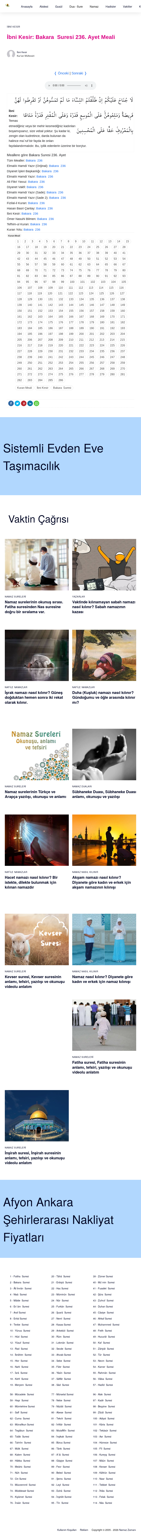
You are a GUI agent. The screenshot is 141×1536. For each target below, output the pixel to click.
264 (60, 368)
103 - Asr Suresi (102, 1436)
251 (40, 362)
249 (19, 362)
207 (40, 339)
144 (71, 304)
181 (112, 322)
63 (88, 264)
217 (30, 345)
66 (115, 264)
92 (115, 276)
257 (102, 362)
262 (40, 368)
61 (71, 264)
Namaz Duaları (82, 786)
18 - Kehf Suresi (19, 1378)
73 (62, 270)
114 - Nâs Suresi (102, 1502)
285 (50, 380)
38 (97, 252)
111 (71, 287)
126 (112, 293)
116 (121, 287)
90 (97, 276)
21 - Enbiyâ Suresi (61, 1282)
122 (70, 293)
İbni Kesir (13, 26)
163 (40, 316)
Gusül (58, 6)
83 (36, 276)
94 (18, 281)
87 (71, 276)
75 (80, 270)
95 (27, 281)
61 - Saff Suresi (18, 1412)
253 (60, 362)
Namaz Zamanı (127, 1530)
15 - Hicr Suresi (19, 1360)
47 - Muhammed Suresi (106, 1324)
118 (29, 293)
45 (45, 258)
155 (71, 310)
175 (50, 322)
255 (81, 362)
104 (113, 281)
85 (53, 276)
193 (122, 328)
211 (81, 339)
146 (91, 304)
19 (45, 247)
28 (124, 247)
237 (122, 351)
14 (118, 241)
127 (122, 293)
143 (60, 304)
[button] (26, 6)
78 (106, 270)
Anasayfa (26, 6)
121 (60, 293)
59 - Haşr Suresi (19, 1400)
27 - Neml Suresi (60, 1318)
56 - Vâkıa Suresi (102, 1378)
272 (30, 374)
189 (81, 328)
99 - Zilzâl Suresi (102, 1412)
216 (19, 345)
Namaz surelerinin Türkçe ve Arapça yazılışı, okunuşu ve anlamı (35, 794)
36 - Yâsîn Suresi (61, 1372)
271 (19, 374)
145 (81, 304)
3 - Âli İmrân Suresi (20, 1288)
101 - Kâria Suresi (103, 1424)
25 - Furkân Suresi (61, 1306)
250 (30, 362)
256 (91, 362)
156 (81, 310)
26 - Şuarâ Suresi (61, 1312)
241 (50, 357)
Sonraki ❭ (79, 73)
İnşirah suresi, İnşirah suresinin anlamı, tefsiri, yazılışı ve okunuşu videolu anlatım (35, 1157)
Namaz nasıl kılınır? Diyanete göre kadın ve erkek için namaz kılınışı (102, 979)
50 (88, 258)
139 (19, 304)
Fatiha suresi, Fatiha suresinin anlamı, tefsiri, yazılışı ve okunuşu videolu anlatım (102, 1067)
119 (39, 293)
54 (124, 258)
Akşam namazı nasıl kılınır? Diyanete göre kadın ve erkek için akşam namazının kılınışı (101, 882)
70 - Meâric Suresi (20, 1466)
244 (81, 357)
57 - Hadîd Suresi (103, 1384)
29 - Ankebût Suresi (62, 1330)
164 (50, 316)
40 (115, 252)
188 (71, 328)
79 (115, 270)
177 (71, 322)
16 (18, 247)
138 (122, 299)
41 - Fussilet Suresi (104, 1288)
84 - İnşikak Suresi (61, 1436)
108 (40, 287)
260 (19, 368)
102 (92, 281)
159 (112, 310)
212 (91, 339)
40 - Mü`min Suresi (104, 1282)
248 (122, 357)
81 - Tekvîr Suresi (61, 1418)
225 (112, 345)
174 (40, 322)
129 (30, 299)
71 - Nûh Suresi (19, 1472)
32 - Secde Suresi (61, 1348)
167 (81, 316)
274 (50, 374)
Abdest (44, 6)
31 (36, 252)
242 (60, 357)
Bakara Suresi (62, 387)
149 (122, 304)
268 (102, 368)
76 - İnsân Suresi (19, 1502)
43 (27, 258)
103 (103, 281)
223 (91, 345)
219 (50, 345)
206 (30, 339)
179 (91, 322)
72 (53, 270)
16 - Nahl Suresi (19, 1366)
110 (60, 287)
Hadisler (111, 6)
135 (91, 299)
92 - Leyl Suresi (60, 1484)
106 (19, 287)
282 (19, 380)
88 (80, 276)
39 (106, 252)
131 (50, 299)
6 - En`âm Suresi (19, 1306)
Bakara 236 (34, 160)
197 (50, 333)
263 (50, 368)
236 (112, 351)
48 (71, 258)
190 (91, 328)
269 (112, 368)
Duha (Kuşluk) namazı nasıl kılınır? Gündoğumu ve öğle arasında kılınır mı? (103, 697)
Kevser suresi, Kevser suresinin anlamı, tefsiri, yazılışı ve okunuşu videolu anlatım (35, 981)
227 (19, 351)
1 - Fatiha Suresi (19, 1276)
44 (36, 258)
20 (53, 247)
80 (124, 270)
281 (122, 374)
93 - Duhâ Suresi (60, 1490)
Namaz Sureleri (15, 596)
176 (60, 322)
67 (124, 264)
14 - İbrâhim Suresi (20, 1354)
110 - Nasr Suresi (103, 1478)
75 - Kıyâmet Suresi (21, 1496)
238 (19, 357)
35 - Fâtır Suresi (60, 1366)
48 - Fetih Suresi (102, 1330)
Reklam (84, 1530)
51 (97, 258)
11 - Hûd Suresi (19, 1336)
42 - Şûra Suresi (102, 1294)
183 (19, 328)
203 (112, 333)
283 (30, 380)
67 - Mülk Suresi (19, 1448)
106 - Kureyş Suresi (104, 1454)
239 (30, 357)
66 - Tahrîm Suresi (20, 1442)
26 (106, 247)
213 (102, 339)
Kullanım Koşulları (67, 1530)
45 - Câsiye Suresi (103, 1312)
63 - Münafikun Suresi (22, 1424)
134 (81, 299)
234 (91, 351)
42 (18, 258)
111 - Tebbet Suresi (104, 1484)
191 (102, 328)
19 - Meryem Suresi (21, 1384)
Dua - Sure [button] (76, 6)
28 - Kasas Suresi (61, 1324)
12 (101, 241)
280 (112, 374)
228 (30, 351)
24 (88, 247)
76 (88, 270)
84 (45, 276)
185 (40, 328)
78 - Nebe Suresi (60, 1400)
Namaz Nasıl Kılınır (85, 872)
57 (36, 264)
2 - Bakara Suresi (20, 1282)
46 (53, 258)
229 (40, 351)
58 (45, 264)
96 (36, 281)
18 (36, 247)
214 (112, 339)
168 (91, 316)
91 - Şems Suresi (61, 1478)
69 (27, 270)
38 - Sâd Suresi (60, 1384)
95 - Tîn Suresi (59, 1502)
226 (122, 345)
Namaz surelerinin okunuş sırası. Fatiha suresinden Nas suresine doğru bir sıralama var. (34, 606)
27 (115, 247)
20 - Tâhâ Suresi (60, 1276)
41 (124, 252)
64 (97, 264)
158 (102, 310)
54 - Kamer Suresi (103, 1366)
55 (18, 264)
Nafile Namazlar (16, 687)
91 (106, 276)
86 (62, 276)
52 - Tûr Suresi (101, 1354)
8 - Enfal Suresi (18, 1318)
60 (62, 264)
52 (106, 258)
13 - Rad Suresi (19, 1348)
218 (40, 345)
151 (30, 310)
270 (122, 368)
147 (102, 304)
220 (60, 345)
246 (102, 357)
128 (19, 299)
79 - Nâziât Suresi (61, 1406)
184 (30, 328)
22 (71, 247)
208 (50, 339)
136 (102, 299)
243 (71, 357)
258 (112, 362)
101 (82, 281)
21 (62, 247)
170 (112, 316)
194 (19, 333)
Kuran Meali (14, 236)
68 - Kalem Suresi (20, 1454)
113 (91, 287)
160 (122, 310)
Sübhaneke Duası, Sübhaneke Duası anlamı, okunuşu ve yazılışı (104, 794)
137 (112, 299)
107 (30, 287)
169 (102, 316)
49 (80, 258)
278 (91, 374)
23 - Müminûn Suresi (63, 1294)
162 (30, 316)
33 (53, 252)
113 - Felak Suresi (103, 1496)
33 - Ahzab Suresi (61, 1354)
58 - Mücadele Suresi (22, 1394)
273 (40, 374)
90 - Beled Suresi (61, 1472)
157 (91, 310)
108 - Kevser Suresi (104, 1466)
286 (60, 380)
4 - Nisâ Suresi (18, 1294)
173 (30, 322)
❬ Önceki (61, 73)
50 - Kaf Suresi (101, 1342)
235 (102, 351)
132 (60, 299)
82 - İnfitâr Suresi (61, 1424)
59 (53, 264)
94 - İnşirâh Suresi (61, 1496)
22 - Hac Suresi (59, 1288)
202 (102, 333)
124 (91, 293)
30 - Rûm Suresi (60, 1336)
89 (88, 276)
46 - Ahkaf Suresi (102, 1318)
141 (40, 304)
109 (50, 287)
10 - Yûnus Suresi (20, 1330)
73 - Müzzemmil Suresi (23, 1484)
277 (81, 374)
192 (112, 328)
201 (91, 333)
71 (45, 270)
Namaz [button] (94, 6)
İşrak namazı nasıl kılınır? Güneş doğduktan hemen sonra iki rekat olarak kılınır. (34, 697)
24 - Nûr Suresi (60, 1300)
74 (71, 270)
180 (102, 322)
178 (81, 322)
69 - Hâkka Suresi (20, 1460)
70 (36, 270)
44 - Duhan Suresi (103, 1306)
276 (71, 374)
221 (71, 345)
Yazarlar (78, 596)
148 (112, 304)
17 (27, 247)
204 (122, 333)
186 (50, 328)
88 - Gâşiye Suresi (61, 1460)
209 (60, 339)
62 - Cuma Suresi (20, 1418)
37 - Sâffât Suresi (61, 1378)
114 (101, 287)
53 (115, 258)
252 (50, 362)
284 (40, 380)
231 (60, 351)
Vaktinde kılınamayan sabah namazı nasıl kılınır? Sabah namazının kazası (103, 606)
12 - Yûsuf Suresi (19, 1342)
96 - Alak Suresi (102, 1394)
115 (111, 287)
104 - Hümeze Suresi (105, 1442)
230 (50, 351)
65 (106, 264)
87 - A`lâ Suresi (60, 1454)
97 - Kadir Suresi (102, 1400)
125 (101, 293)
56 (27, 264)
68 (18, 270)
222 (81, 345)
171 (122, 316)
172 (19, 322)
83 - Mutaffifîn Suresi (63, 1430)
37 (88, 252)
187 (60, 328)
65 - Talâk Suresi (19, 1436)
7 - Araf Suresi (18, 1312)
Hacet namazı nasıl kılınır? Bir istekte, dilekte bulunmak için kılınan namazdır (31, 882)
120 (50, 293)
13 (109, 241)
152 (40, 310)
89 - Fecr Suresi (60, 1466)
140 (30, 304)
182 (122, 322)
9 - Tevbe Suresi (19, 1324)
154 (60, 310)
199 (71, 333)
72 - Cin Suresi (18, 1478)
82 (27, 276)
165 (60, 316)
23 (80, 247)
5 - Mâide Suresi (19, 1300)
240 (40, 357)
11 (92, 241)
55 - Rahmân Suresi (104, 1372)
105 (123, 281)
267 (91, 368)
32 (45, 252)
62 (80, 264)
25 (97, 247)
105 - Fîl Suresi (101, 1448)
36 (80, 252)
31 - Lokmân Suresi (62, 1342)
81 (18, 276)
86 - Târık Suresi (60, 1448)
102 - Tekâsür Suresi (104, 1430)
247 (112, 357)
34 (62, 252)
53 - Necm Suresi (103, 1360)
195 (30, 333)
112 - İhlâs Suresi (103, 1490)
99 (62, 281)
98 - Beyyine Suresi (104, 1406)
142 (50, 304)
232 (71, 351)
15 (127, 241)
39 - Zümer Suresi (103, 1276)
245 (91, 357)
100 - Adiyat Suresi (103, 1418)
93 (124, 276)
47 (62, 258)
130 (40, 299)
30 (27, 252)
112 (81, 287)
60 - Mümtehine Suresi (22, 1406)
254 (71, 362)
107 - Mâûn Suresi (103, 1460)
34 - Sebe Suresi (60, 1360)
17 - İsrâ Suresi (18, 1372)
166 (71, 316)
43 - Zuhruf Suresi (103, 1300)
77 (97, 270)
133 (71, 299)
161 (19, 316)
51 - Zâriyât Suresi (103, 1348)
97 (45, 281)
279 (102, 374)
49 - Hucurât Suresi (104, 1336)
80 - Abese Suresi (61, 1412)
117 (19, 293)
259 (122, 362)
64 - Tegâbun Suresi (21, 1430)
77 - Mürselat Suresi (62, 1394)
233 (81, 351)
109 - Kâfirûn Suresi (104, 1472)
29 (18, 252)
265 (71, 368)
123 (81, 293)
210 (71, 339)
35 (71, 252)
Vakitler (127, 6)
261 (30, 368)
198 (60, 333)
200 (81, 333)
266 (81, 368)
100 (72, 281)
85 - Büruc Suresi (60, 1442)
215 (122, 339)
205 (19, 339)
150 (19, 310)
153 (50, 310)
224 (102, 345)
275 (60, 374)
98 (53, 281)
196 (40, 333)
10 (83, 241)
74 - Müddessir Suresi (22, 1490)
